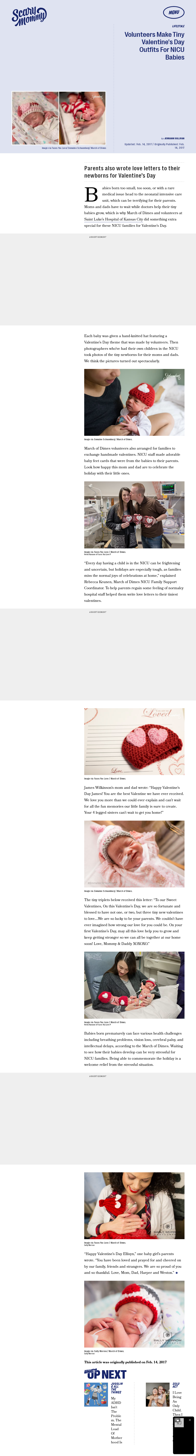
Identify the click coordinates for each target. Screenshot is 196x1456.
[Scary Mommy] (29, 16)
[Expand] (177, 1420)
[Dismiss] (190, 1420)
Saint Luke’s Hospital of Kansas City (113, 219)
